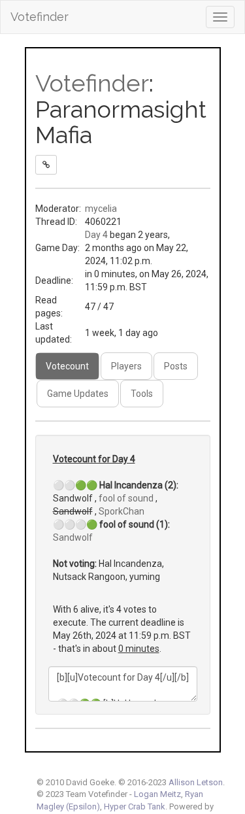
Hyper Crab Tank (134, 806)
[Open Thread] (46, 165)
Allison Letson (196, 782)
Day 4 (96, 234)
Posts (176, 366)
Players (126, 366)
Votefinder (39, 17)
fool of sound (126, 498)
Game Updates (77, 393)
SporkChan (121, 511)
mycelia (101, 208)
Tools (142, 393)
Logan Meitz (157, 794)
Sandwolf (73, 537)
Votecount (67, 366)
